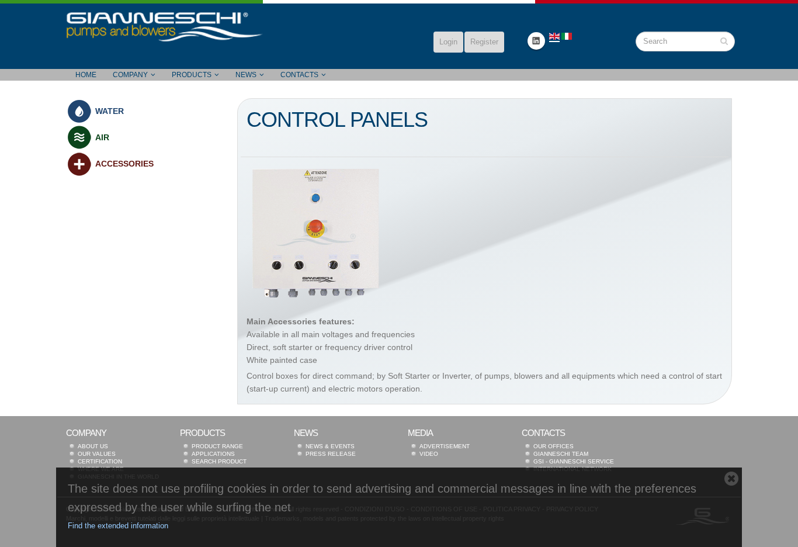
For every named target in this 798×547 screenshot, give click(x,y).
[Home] (164, 26)
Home (85, 75)
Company (130, 75)
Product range (217, 446)
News (245, 75)
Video (428, 454)
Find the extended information (118, 525)
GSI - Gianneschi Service (573, 461)
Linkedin (536, 41)
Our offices (553, 446)
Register (484, 42)
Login (448, 42)
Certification (100, 461)
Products (191, 75)
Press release (331, 454)
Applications (213, 454)
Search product (219, 461)
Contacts (299, 75)
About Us (93, 446)
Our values (97, 454)
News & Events (330, 446)
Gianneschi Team (560, 454)
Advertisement (444, 446)
